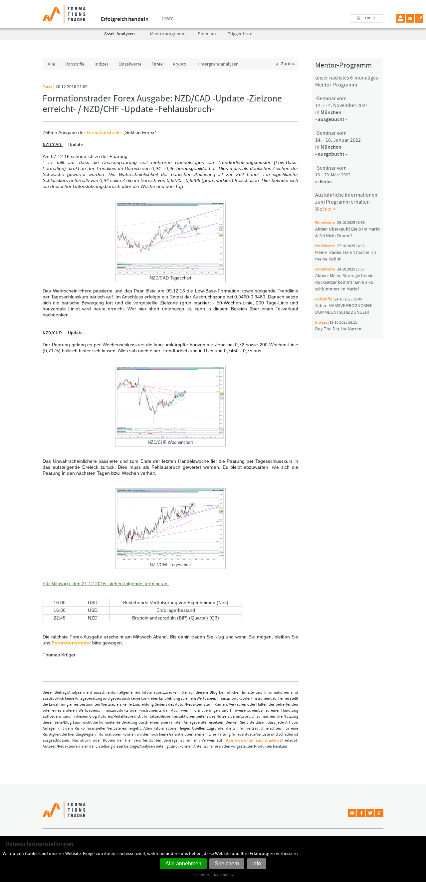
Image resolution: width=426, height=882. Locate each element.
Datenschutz (224, 874)
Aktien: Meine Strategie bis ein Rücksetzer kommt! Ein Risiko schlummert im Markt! (344, 279)
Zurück (288, 64)
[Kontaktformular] (419, 18)
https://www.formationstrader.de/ (254, 740)
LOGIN (370, 18)
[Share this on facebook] (361, 813)
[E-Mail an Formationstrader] (410, 18)
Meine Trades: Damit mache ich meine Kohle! (345, 253)
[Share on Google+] (379, 813)
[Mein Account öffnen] (400, 18)
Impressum (201, 874)
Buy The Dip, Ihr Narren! (339, 326)
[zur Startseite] (64, 11)
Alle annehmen (183, 863)
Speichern (227, 863)
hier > (329, 209)
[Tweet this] (370, 813)
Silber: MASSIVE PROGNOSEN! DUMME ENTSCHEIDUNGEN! (343, 306)
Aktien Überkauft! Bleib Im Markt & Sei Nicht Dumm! (347, 229)
